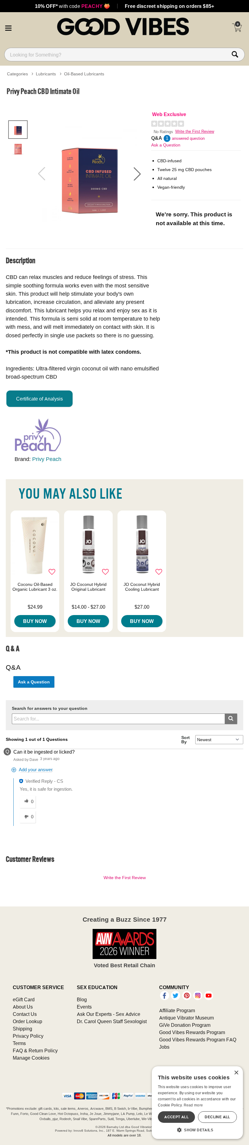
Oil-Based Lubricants (84, 74)
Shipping (22, 1029)
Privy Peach (46, 459)
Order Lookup (27, 1021)
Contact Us (25, 1014)
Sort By (185, 739)
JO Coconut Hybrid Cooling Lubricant (142, 587)
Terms (19, 1043)
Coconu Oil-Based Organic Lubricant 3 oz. (34, 587)
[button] (8, 27)
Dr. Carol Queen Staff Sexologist (112, 1021)
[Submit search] (231, 718)
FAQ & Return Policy (35, 1050)
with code (72, 6)
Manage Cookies (31, 1058)
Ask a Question (165, 145)
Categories (17, 74)
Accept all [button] (176, 1117)
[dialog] (197, 1102)
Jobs (164, 1047)
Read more (193, 1105)
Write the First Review (194, 131)
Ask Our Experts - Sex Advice (108, 1014)
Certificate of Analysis (39, 399)
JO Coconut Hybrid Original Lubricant (88, 587)
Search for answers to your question (49, 708)
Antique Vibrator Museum (186, 1018)
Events (84, 1007)
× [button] (236, 1073)
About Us (23, 1007)
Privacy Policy (28, 1036)
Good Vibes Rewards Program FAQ (197, 1040)
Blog (82, 999)
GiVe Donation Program (184, 1025)
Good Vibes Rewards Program (192, 1032)
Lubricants (46, 74)
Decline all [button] (217, 1117)
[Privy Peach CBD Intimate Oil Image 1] (89, 174)
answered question (188, 138)
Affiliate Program (177, 1010)
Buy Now (35, 621)
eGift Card (24, 999)
